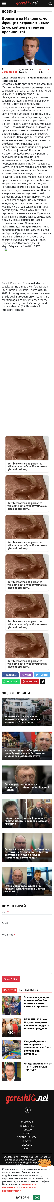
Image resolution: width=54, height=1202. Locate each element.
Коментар (8, 934)
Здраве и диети (27, 1137)
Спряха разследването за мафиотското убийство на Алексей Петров (27, 787)
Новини (9, 11)
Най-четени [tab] (9, 990)
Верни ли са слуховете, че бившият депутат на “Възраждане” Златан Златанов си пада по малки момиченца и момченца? (27, 853)
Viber (28, 674)
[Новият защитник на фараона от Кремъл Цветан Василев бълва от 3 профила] (27, 813)
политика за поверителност (19, 1189)
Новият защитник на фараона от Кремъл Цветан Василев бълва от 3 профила (27, 821)
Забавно (27, 1144)
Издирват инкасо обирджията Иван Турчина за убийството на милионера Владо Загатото (25, 753)
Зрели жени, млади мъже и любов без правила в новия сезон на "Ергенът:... (37, 1002)
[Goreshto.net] (27, 1099)
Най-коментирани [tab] (28, 990)
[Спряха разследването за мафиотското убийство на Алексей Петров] (27, 780)
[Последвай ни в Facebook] (28, 1110)
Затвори (22, 1197)
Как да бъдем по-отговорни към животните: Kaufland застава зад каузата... (37, 1047)
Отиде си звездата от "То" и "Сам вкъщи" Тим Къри (38, 1066)
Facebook (11, 674)
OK (37, 1197)
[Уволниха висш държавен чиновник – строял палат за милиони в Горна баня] (27, 712)
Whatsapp (12, 681)
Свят (27, 1148)
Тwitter (43, 674)
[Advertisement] (27, 341)
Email (5, 923)
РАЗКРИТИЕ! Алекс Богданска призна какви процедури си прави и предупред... (37, 1024)
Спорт (27, 1133)
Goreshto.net (9, 71)
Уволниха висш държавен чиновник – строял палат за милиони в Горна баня (22, 719)
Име (5, 912)
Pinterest (31, 681)
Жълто (27, 1140)
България (27, 1122)
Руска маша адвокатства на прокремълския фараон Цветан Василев (25, 888)
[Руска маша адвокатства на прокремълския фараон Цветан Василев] (27, 881)
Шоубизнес (27, 1125)
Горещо (27, 1129)
